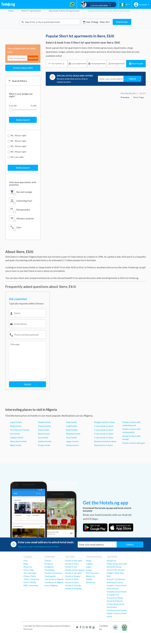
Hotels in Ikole (71, 579)
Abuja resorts (72, 445)
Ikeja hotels (71, 422)
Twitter (47, 560)
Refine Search (23, 119)
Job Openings (29, 573)
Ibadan (89, 579)
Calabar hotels (16, 437)
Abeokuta (90, 582)
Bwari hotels (72, 430)
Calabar (89, 563)
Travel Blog (49, 570)
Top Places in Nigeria (53, 582)
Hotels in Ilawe (72, 582)
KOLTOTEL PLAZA (116, 570)
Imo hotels (15, 433)
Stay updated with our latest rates (22, 50)
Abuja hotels (16, 426)
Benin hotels (44, 433)
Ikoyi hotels (71, 437)
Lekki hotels (71, 426)
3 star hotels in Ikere (103, 430)
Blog (25, 563)
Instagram (49, 567)
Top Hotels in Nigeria (54, 579)
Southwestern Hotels (117, 610)
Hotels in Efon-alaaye (74, 570)
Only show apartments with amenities (22, 183)
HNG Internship (30, 585)
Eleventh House (114, 567)
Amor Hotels (112, 588)
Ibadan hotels (44, 422)
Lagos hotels (16, 422)
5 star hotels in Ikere (103, 437)
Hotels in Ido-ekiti (73, 573)
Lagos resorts (72, 441)
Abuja (88, 560)
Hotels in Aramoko (73, 588)
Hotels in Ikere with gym (133, 443)
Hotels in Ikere (72, 563)
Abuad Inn (111, 560)
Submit (27, 384)
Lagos (88, 567)
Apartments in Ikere (103, 445)
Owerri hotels (44, 426)
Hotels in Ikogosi (73, 576)
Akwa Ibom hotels (18, 441)
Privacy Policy (29, 576)
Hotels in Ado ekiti (73, 560)
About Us (27, 567)
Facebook (48, 563)
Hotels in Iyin (71, 567)
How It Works (29, 582)
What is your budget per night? (21, 95)
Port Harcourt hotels (19, 430)
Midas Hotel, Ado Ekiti (117, 563)
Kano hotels (43, 430)
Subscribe (33, 58)
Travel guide (50, 576)
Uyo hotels (43, 437)
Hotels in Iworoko (73, 585)
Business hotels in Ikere (105, 441)
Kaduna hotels (44, 441)
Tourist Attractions (53, 573)
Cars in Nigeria (51, 585)
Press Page (28, 570)
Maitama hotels (73, 433)
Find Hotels (122, 22)
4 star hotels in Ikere (103, 433)
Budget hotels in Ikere (104, 422)
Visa (25, 560)
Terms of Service (31, 579)
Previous (125, 97)
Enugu (89, 570)
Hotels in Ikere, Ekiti (23, 68)
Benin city (90, 576)
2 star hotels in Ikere (103, 426)
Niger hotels (15, 445)
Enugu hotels (44, 445)
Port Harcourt (92, 573)
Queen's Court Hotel (116, 585)
